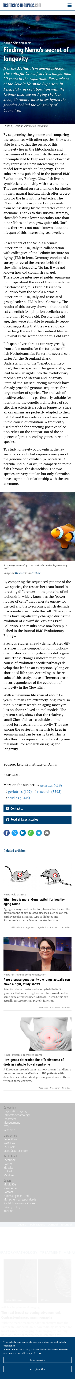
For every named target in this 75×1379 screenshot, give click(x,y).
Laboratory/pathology (16, 1115)
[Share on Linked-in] (23, 833)
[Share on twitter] (15, 833)
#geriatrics (43, 927)
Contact (8, 1192)
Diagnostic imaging (15, 1111)
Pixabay (35, 573)
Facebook (9, 1160)
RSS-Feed (9, 1175)
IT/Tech (7, 1126)
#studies (66, 927)
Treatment (9, 1119)
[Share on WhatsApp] (31, 833)
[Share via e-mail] (47, 833)
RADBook (9, 1143)
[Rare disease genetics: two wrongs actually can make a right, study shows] (37, 954)
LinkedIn (8, 1171)
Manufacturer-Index (15, 1151)
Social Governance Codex (19, 1203)
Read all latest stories (23, 819)
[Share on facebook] (6, 833)
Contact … (16, 808)
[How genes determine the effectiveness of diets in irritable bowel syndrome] (37, 1034)
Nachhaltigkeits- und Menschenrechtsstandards (19, 1198)
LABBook (9, 1147)
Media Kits (9, 1184)
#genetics (31, 927)
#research (55, 927)
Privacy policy (11, 1207)
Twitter (7, 1164)
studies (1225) (19, 797)
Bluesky (8, 1168)
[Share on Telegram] (39, 833)
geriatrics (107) (20, 791)
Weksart (19, 573)
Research (9, 1130)
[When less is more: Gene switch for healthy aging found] (37, 874)
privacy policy (30, 1349)
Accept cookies (37, 1369)
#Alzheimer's (18, 927)
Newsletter (10, 1188)
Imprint (8, 1211)
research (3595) (49, 791)
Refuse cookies (37, 1360)
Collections (10, 1139)
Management (11, 1122)
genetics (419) (51, 785)
